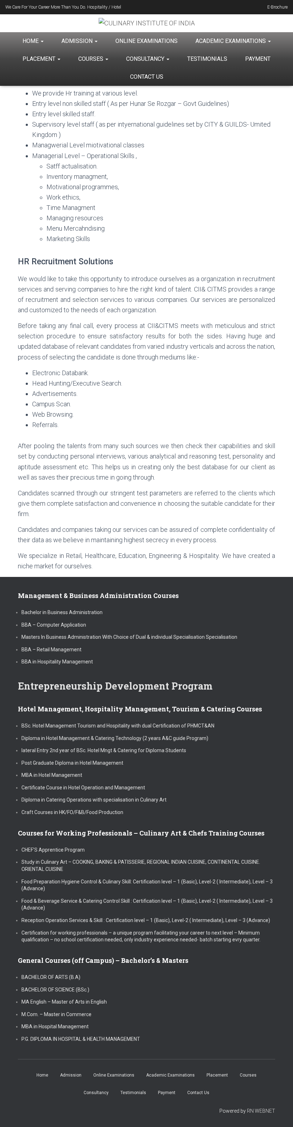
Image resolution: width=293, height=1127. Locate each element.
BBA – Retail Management (51, 649)
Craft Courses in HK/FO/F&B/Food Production (72, 812)
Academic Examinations (231, 41)
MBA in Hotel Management (51, 775)
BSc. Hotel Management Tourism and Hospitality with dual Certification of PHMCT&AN (117, 726)
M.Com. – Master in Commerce (56, 1014)
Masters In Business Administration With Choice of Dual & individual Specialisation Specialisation (129, 637)
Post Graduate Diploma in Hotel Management (72, 763)
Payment (257, 58)
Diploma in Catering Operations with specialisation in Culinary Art (94, 800)
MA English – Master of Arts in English (64, 1002)
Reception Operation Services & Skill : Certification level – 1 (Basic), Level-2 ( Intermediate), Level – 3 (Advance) (145, 920)
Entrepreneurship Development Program (115, 686)
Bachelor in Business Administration (62, 612)
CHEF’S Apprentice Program (53, 850)
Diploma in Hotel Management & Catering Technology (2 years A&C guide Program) (114, 738)
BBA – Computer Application (53, 625)
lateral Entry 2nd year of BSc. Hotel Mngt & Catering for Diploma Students (103, 750)
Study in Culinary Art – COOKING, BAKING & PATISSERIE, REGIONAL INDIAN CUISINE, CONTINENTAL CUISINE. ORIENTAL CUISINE (140, 865)
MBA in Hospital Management (55, 1026)
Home (31, 41)
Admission (77, 41)
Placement (40, 58)
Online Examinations (146, 41)
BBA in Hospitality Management (57, 662)
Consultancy (146, 58)
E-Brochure (277, 7)
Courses (91, 58)
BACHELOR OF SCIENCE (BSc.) (55, 990)
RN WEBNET (261, 1111)
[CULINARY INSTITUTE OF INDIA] (146, 23)
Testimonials (207, 58)
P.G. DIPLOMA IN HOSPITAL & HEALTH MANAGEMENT (80, 1039)
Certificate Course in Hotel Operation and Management (83, 787)
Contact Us (146, 76)
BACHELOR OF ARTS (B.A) (50, 977)
